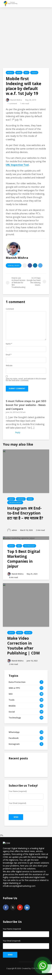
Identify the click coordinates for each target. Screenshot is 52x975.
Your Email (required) (11, 941)
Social (28, 633)
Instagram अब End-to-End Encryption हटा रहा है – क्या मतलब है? (25, 513)
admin (14, 530)
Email (9, 355)
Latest (11, 499)
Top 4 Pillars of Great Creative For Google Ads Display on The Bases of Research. (32, 811)
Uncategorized (15, 503)
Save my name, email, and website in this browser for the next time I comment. (26, 379)
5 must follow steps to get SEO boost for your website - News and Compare (26, 405)
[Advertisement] (26, 38)
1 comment (12, 103)
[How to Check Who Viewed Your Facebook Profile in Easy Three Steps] (14, 793)
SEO (26, 73)
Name (9, 344)
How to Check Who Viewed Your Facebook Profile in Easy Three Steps (32, 795)
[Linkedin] (27, 907)
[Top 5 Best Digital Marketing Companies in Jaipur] (19, 538)
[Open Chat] (43, 966)
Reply (17, 432)
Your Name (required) (12, 929)
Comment (10, 309)
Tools (34, 73)
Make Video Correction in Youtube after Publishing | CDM (23, 645)
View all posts (13, 266)
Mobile (10, 73)
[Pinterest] (20, 907)
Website (9, 365)
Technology (29, 546)
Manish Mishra (16, 100)
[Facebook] (6, 907)
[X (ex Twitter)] (13, 907)
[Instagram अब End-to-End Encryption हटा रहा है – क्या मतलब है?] (26, 471)
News (19, 73)
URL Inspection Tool (17, 164)
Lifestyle (20, 499)
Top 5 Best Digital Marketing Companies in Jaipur (23, 559)
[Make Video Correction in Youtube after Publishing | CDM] (26, 604)
